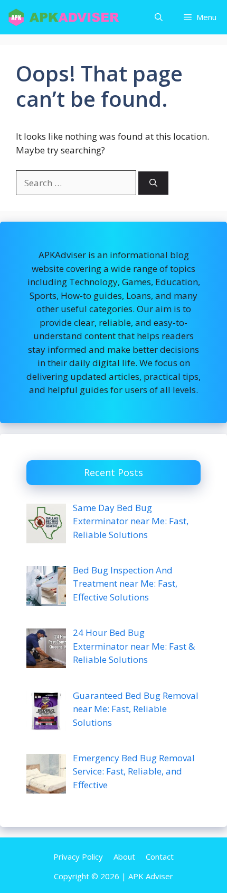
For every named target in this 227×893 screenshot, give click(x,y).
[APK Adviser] (64, 17)
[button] (158, 17)
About (124, 856)
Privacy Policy (78, 856)
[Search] (153, 183)
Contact (160, 856)
